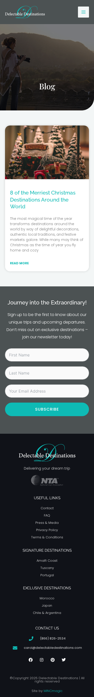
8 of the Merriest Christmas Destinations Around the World (42, 199)
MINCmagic (53, 690)
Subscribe (47, 409)
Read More (19, 263)
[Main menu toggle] (83, 12)
